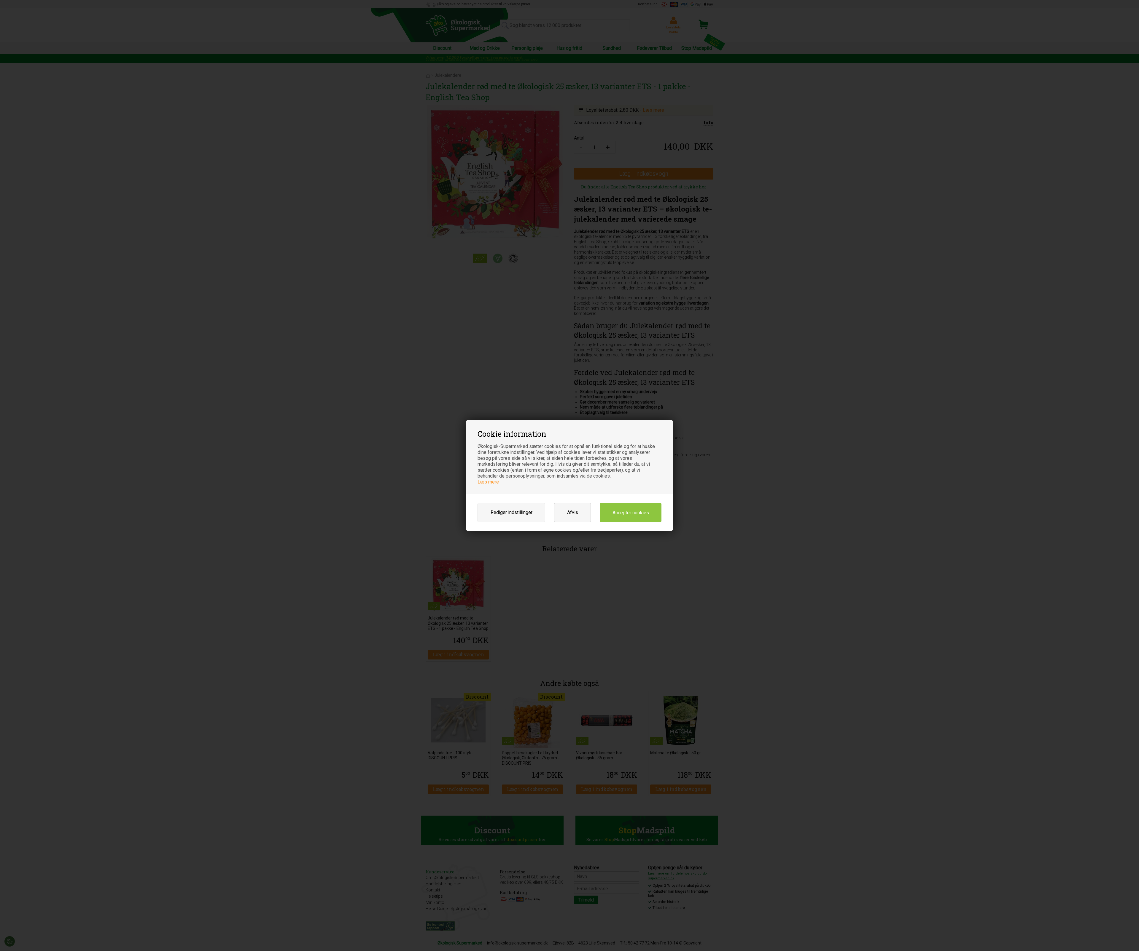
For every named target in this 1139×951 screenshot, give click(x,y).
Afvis (572, 512)
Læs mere (488, 482)
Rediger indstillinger (511, 512)
